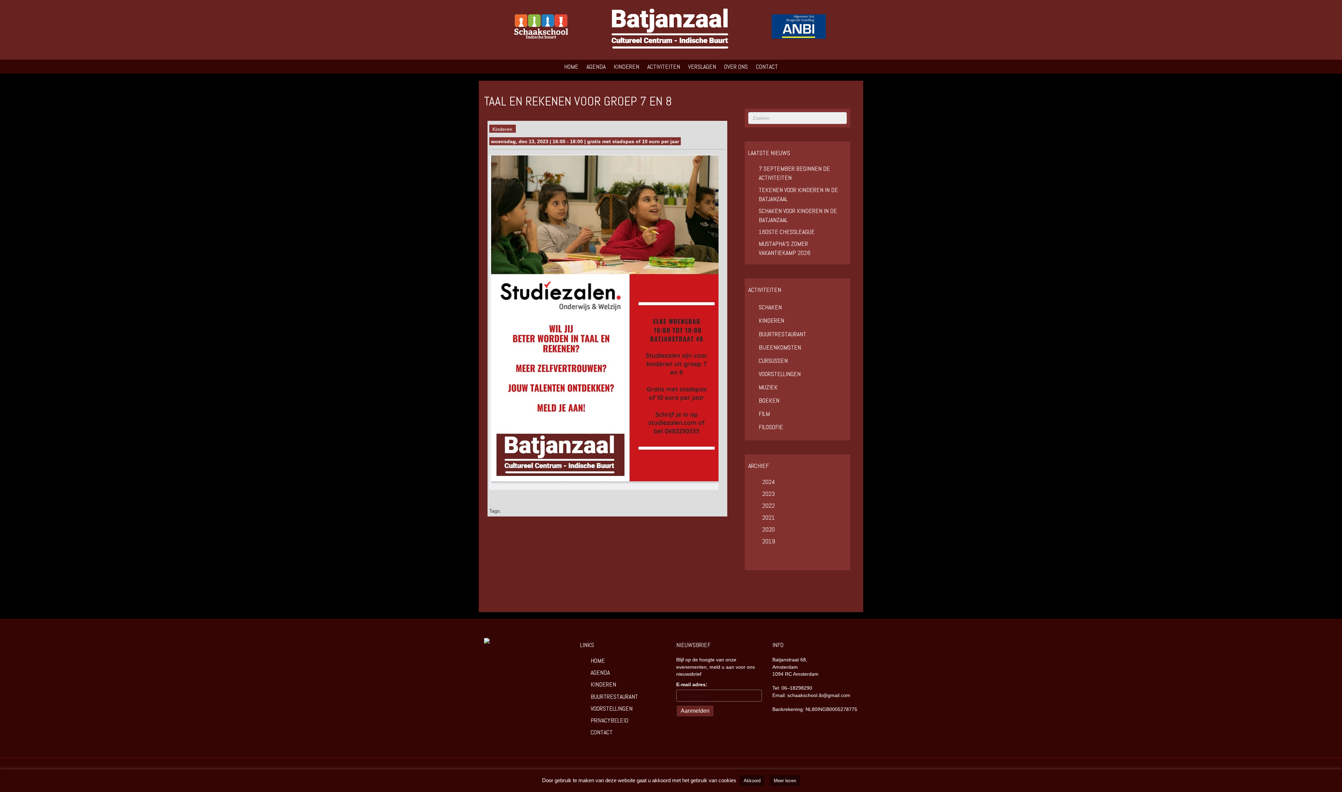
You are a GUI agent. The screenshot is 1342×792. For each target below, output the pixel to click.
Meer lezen (785, 780)
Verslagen (702, 67)
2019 (768, 541)
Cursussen (773, 361)
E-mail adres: (691, 684)
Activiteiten (663, 67)
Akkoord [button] (752, 780)
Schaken (770, 307)
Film (764, 414)
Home (571, 67)
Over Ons (736, 67)
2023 (768, 494)
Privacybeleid (609, 720)
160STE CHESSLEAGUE (787, 232)
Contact (767, 67)
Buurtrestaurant (782, 334)
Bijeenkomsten (780, 347)
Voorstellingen (780, 374)
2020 (768, 529)
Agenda (596, 67)
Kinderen (626, 67)
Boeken (769, 400)
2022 (768, 505)
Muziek (768, 387)
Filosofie (771, 427)
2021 (768, 517)
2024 (768, 482)
